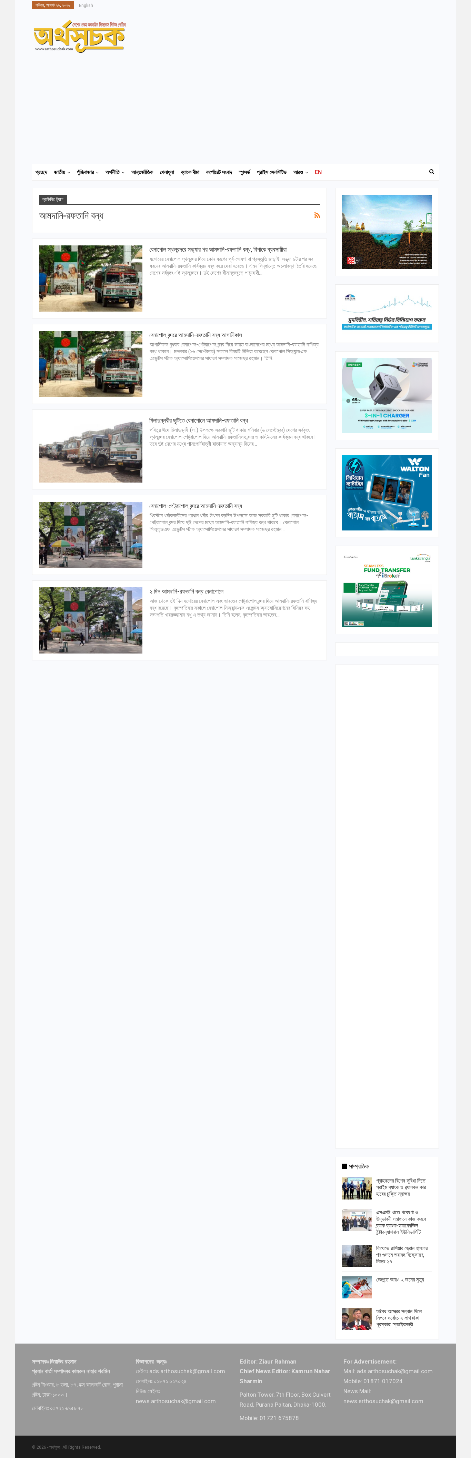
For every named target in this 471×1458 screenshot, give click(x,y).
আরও (298, 172)
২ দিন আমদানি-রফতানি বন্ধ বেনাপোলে (186, 591)
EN (318, 172)
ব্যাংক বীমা (190, 172)
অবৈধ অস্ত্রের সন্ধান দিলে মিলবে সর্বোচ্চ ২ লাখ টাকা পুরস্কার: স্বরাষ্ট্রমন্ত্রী (399, 1318)
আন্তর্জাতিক (142, 172)
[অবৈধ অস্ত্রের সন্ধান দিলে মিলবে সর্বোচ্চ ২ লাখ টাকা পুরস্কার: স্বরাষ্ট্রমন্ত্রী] (357, 1319)
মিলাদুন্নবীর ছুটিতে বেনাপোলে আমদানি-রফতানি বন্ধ (198, 420)
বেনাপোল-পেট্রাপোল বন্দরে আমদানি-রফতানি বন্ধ (195, 505)
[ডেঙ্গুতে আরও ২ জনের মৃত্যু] (357, 1287)
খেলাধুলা (167, 172)
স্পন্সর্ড (244, 172)
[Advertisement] (240, 105)
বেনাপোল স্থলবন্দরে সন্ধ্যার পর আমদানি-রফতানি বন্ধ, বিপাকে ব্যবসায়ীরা (218, 249)
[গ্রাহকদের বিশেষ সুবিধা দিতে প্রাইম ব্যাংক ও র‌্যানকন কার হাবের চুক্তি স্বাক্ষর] (357, 1188)
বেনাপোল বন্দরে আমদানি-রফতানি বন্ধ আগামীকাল (195, 334)
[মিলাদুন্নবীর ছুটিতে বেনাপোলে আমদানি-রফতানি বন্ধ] (90, 449)
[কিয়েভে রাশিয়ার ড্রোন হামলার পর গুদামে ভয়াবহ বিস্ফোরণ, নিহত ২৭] (357, 1256)
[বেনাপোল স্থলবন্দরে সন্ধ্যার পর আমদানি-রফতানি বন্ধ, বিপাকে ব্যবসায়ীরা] (90, 278)
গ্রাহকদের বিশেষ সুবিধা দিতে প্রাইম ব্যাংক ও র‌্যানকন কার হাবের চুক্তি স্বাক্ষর (401, 1187)
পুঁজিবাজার (85, 172)
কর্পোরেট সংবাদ (219, 172)
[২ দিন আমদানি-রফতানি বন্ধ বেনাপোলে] (90, 620)
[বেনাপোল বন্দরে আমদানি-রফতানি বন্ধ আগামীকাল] (90, 364)
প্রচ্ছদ (41, 172)
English (86, 5)
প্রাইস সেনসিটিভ (272, 172)
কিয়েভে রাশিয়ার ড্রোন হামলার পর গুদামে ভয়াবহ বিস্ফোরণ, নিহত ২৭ (402, 1255)
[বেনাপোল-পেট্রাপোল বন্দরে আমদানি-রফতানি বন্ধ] (90, 535)
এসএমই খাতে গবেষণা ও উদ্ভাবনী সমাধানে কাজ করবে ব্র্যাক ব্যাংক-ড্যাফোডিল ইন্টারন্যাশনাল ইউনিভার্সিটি (401, 1222)
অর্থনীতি (113, 172)
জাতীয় (59, 172)
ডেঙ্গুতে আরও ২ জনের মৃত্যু (400, 1279)
